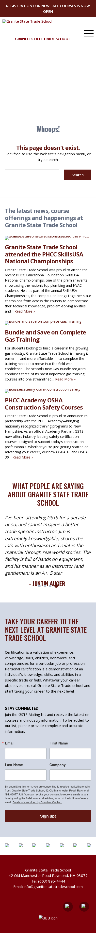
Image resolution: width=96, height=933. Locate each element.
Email (10, 743)
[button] (39, 586)
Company (57, 764)
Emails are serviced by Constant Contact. (37, 802)
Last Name (14, 764)
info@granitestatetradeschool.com (53, 886)
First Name (58, 743)
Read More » (25, 311)
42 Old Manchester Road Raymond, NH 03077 (48, 875)
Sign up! (48, 816)
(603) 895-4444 (51, 881)
